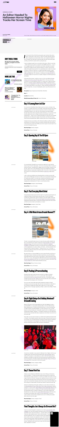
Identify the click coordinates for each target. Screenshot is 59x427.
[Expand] (51, 412)
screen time (49, 73)
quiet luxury (46, 171)
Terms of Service (19, 67)
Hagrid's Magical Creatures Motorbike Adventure (45, 387)
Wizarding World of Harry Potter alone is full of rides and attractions (39, 386)
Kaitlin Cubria (7, 34)
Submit (19, 71)
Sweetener (26, 244)
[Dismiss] (57, 412)
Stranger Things (47, 358)
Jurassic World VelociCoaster (43, 391)
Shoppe (29, 244)
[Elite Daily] (6, 2)
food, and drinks (48, 354)
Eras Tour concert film (34, 277)
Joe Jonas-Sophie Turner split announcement (46, 199)
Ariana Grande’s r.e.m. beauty (49, 242)
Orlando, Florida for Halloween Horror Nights (38, 82)
